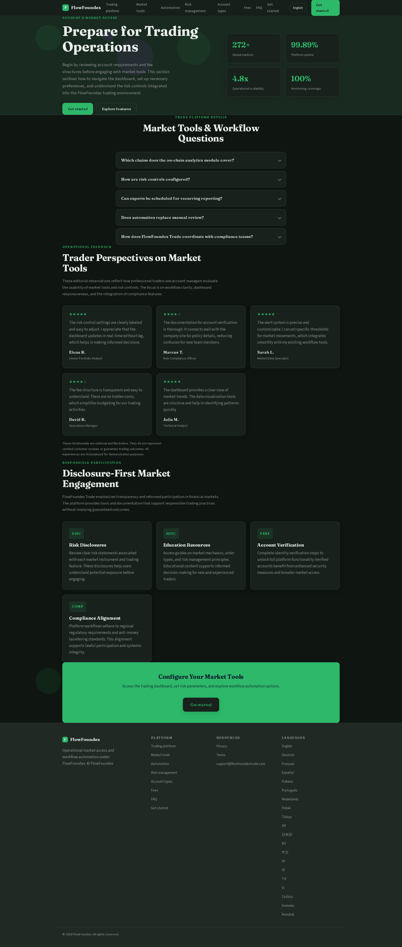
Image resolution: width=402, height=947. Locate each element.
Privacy (221, 746)
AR (284, 825)
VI (283, 887)
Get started (78, 109)
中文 (285, 852)
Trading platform (163, 746)
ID (283, 870)
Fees (247, 7)
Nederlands (290, 799)
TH (284, 878)
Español (288, 772)
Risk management (164, 772)
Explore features (116, 109)
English (298, 7)
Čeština (287, 896)
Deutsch (288, 755)
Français (288, 763)
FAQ (259, 7)
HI (283, 861)
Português (290, 790)
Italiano (287, 781)
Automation (170, 7)
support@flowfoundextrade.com (240, 763)
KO (284, 843)
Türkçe (287, 816)
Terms (220, 755)
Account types (162, 781)
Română (288, 914)
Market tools (160, 755)
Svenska (288, 905)
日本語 (287, 834)
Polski (286, 808)
